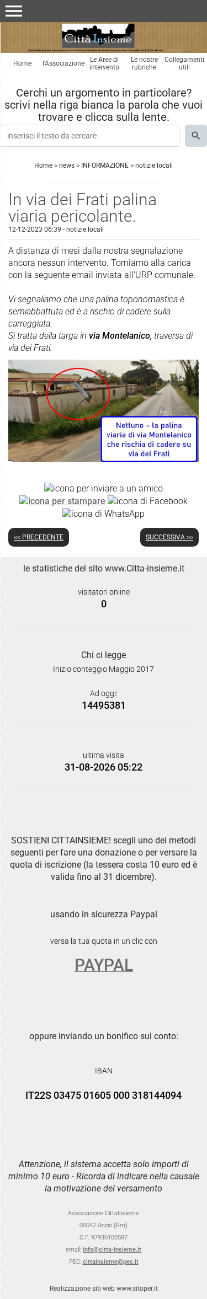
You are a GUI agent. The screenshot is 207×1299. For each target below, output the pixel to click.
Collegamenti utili (184, 63)
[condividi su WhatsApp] (103, 513)
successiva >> (169, 537)
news (67, 165)
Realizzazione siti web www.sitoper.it (104, 1288)
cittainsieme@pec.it (111, 1261)
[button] (14, 11)
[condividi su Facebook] (148, 500)
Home (22, 63)
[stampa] (62, 500)
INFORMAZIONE (105, 165)
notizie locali (154, 165)
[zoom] (103, 459)
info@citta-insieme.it (112, 1249)
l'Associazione (63, 63)
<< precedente (38, 537)
